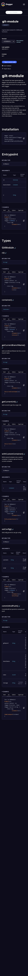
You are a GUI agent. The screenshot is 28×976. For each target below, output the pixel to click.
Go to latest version (19, 41)
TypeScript (20, 210)
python (14, 210)
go (8, 210)
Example (6, 207)
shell (4, 210)
